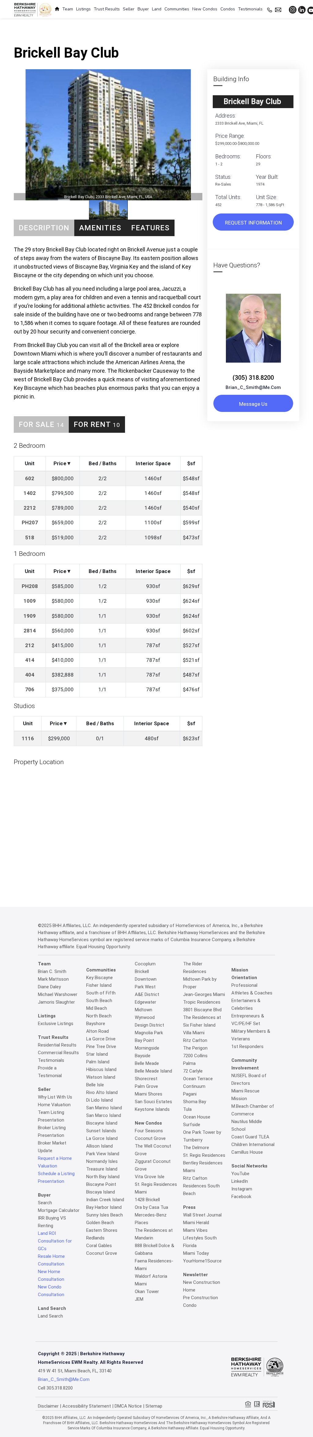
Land (156, 9)
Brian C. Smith (52, 971)
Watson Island (100, 1077)
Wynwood (145, 1017)
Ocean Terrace (198, 1078)
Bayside (142, 1055)
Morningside (147, 1048)
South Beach (99, 1000)
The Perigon (195, 1048)
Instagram (241, 1189)
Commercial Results (58, 1052)
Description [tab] (44, 228)
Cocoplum (145, 964)
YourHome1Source (202, 1261)
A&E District (147, 994)
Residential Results (57, 1045)
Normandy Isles (102, 1161)
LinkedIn (239, 1181)
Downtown (145, 979)
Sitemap (153, 1406)
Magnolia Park (149, 1032)
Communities (176, 9)
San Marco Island (103, 1115)
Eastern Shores (101, 1230)
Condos (227, 9)
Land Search (50, 1316)
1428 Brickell (147, 1199)
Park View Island (102, 1153)
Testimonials (250, 9)
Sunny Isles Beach (104, 1215)
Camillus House (247, 1152)
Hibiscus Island (101, 1069)
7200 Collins (195, 1055)
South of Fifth (101, 993)
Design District (149, 1025)
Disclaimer (48, 1406)
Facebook (241, 1196)
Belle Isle (95, 1085)
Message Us (253, 404)
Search (45, 1202)
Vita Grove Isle (149, 1176)
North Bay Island (103, 1176)
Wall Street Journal (202, 1215)
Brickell (142, 971)
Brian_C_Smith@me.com (253, 387)
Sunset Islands (101, 1130)
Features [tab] (150, 228)
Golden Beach (100, 1222)
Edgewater (145, 1002)
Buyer (143, 9)
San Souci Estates (153, 1101)
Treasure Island (101, 1169)
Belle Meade (147, 1063)
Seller (128, 9)
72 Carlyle (193, 1071)
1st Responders (247, 1046)
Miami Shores (148, 1094)
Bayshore (95, 1023)
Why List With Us (55, 1097)
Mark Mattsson (53, 979)
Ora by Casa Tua (151, 1207)
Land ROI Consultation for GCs (55, 1241)
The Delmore (196, 1147)
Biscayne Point (101, 1184)
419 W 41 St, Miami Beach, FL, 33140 (75, 1371)
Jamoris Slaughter (56, 1002)
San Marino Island (104, 1108)
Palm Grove (146, 1086)
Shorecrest (146, 1078)
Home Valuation (54, 1104)
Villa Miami (193, 1032)
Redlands (95, 1238)
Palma (189, 1063)
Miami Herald (196, 1222)
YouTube (240, 1173)
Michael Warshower (57, 994)
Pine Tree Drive (101, 1046)
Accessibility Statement (86, 1406)
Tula (187, 1109)
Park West (145, 987)
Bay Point (144, 1040)
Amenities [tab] (100, 228)
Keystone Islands (152, 1109)
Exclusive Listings (55, 1023)
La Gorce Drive (101, 1039)
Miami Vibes (195, 1230)
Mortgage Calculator (58, 1210)
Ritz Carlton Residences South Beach (201, 1185)
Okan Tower (147, 1291)
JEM (139, 1299)
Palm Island (97, 1062)
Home (119, 20)
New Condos (204, 9)
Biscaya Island (100, 1192)
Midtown (143, 1010)
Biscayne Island (101, 1123)
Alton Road (97, 1031)
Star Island (97, 1054)
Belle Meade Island (153, 1071)
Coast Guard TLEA (250, 1137)
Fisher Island (99, 985)
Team (67, 9)
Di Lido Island (99, 1100)
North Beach (99, 1016)
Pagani (190, 1094)
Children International (252, 1144)
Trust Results (107, 9)
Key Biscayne (99, 977)
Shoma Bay (194, 1101)
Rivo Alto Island (102, 1092)
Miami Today (196, 1253)
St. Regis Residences (204, 1155)
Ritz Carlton (195, 1040)
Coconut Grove (101, 1253)
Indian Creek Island (105, 1199)
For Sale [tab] (41, 424)
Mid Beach (96, 1008)
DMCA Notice (128, 1406)
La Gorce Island (102, 1138)
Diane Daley (49, 987)
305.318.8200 (59, 1388)
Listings (83, 9)
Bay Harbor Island (104, 1207)
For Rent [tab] (97, 424)
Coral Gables (99, 1245)
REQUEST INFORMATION (253, 223)
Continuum (194, 1086)
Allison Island (99, 1146)
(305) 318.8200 (253, 377)
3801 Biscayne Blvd (202, 1010)
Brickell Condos (146, 20)
